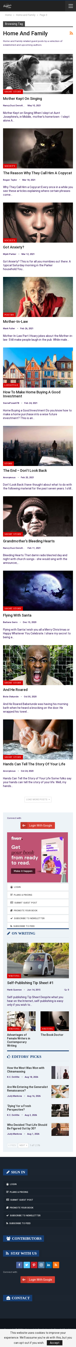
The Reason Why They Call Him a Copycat (37, 173)
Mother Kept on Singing (22, 98)
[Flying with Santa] (38, 591)
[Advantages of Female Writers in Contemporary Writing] (21, 1021)
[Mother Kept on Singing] (38, 74)
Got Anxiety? (13, 247)
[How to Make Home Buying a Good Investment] (38, 367)
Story (8, 463)
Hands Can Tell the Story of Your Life (34, 764)
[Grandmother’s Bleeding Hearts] (38, 516)
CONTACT (20, 1298)
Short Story (12, 91)
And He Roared (15, 690)
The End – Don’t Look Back (25, 470)
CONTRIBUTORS (26, 1239)
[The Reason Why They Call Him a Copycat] (38, 148)
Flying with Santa (17, 615)
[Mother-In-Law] (38, 297)
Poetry (9, 315)
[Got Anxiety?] (38, 223)
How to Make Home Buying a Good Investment (31, 394)
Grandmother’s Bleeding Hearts (29, 541)
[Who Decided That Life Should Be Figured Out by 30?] (60, 1129)
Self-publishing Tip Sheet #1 (30, 983)
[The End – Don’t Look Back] (38, 446)
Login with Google (40, 825)
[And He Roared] (38, 665)
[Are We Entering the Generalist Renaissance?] (60, 1091)
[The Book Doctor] (55, 1021)
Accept (54, 1342)
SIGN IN (17, 1172)
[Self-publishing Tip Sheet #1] (38, 960)
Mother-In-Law (15, 321)
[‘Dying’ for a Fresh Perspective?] (60, 1110)
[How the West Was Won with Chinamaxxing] (60, 1072)
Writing (14, 976)
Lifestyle (11, 385)
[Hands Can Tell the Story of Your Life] (38, 739)
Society (9, 166)
